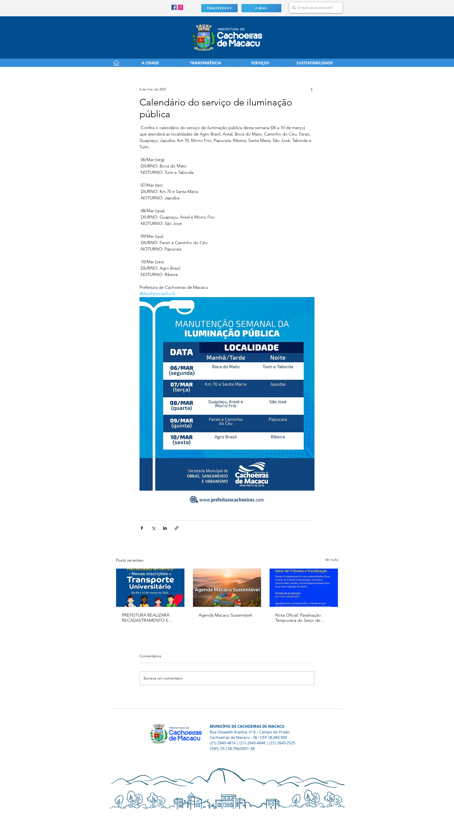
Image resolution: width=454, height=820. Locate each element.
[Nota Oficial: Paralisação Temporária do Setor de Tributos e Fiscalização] (304, 588)
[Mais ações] (311, 89)
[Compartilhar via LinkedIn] (165, 528)
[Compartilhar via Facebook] (142, 528)
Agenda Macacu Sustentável (225, 615)
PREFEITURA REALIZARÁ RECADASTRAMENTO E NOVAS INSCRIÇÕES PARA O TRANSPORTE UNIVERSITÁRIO (148, 618)
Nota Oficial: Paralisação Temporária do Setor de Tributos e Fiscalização (298, 618)
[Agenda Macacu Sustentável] (227, 588)
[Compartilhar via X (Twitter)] (153, 528)
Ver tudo (331, 559)
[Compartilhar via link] (176, 528)
